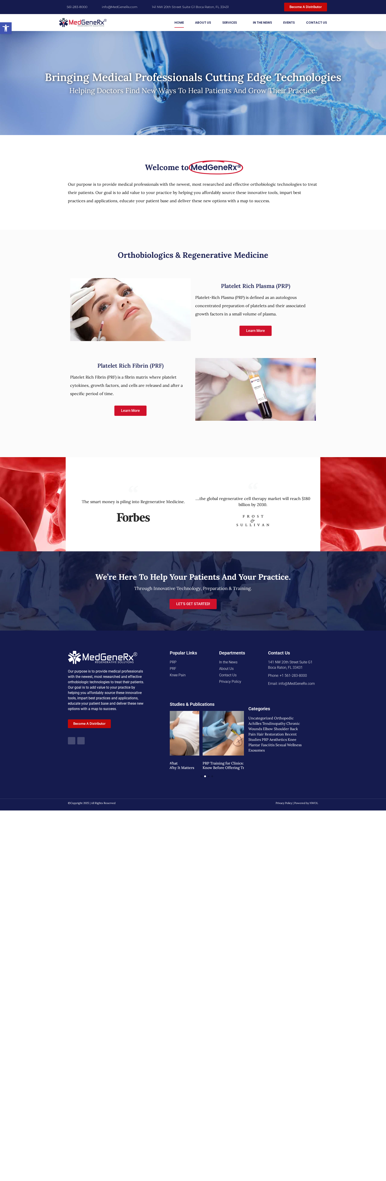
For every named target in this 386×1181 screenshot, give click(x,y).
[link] (6, 28)
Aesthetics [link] (278, 739)
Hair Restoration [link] (270, 734)
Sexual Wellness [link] (288, 745)
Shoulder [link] (281, 729)
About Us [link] (203, 22)
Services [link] (229, 22)
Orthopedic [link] (284, 718)
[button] (201, 776)
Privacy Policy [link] (284, 803)
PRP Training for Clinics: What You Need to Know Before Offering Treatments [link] (206, 765)
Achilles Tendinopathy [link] (266, 723)
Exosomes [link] (256, 750)
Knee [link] (292, 739)
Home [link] (179, 22)
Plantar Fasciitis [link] (261, 745)
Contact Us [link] (316, 22)
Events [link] (289, 22)
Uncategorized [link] (260, 718)
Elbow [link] (268, 729)
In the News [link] (262, 22)
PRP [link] (265, 739)
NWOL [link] (314, 803)
